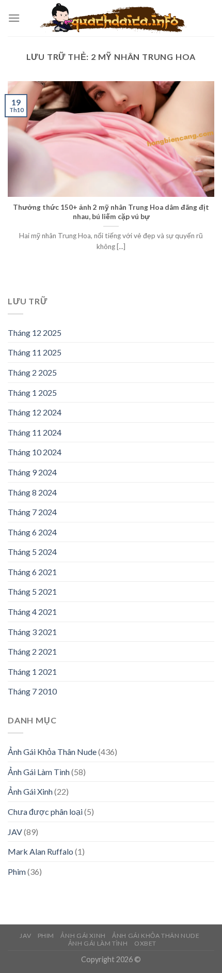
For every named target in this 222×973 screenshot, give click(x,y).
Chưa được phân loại (45, 811)
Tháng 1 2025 (32, 392)
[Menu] (14, 17)
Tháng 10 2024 (34, 452)
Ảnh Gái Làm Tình (39, 772)
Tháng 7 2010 (32, 691)
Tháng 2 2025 (32, 372)
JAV (15, 832)
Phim (17, 871)
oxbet (145, 943)
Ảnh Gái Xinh (30, 791)
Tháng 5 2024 (32, 552)
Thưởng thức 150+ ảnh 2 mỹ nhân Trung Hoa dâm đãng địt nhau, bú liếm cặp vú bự (111, 212)
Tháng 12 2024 (34, 412)
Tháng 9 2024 (32, 472)
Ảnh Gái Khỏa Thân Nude (52, 751)
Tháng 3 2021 (32, 632)
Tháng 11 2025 (34, 352)
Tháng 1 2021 (32, 671)
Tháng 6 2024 (32, 532)
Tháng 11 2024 (34, 432)
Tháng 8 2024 (32, 492)
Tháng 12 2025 (34, 332)
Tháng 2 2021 (32, 651)
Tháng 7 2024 (32, 512)
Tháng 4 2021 (32, 611)
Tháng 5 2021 (32, 591)
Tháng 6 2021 (32, 572)
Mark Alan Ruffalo (40, 851)
